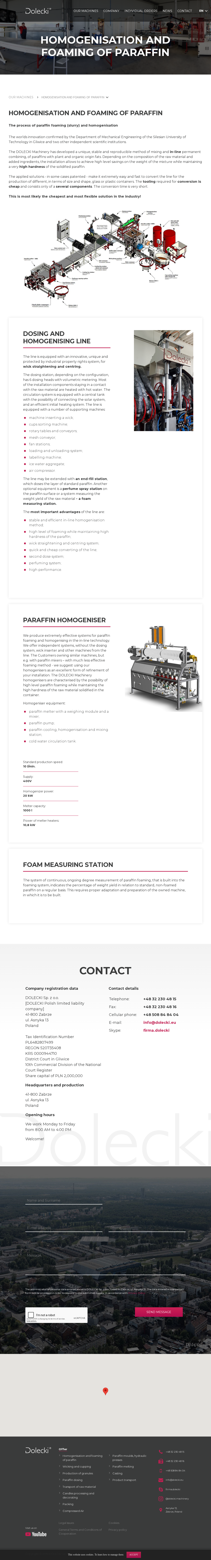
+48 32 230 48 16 (175, 1461)
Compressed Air (73, 1511)
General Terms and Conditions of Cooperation (80, 1531)
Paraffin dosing (72, 1480)
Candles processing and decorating (78, 1495)
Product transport (124, 1480)
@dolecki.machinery (176, 1498)
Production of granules (78, 1473)
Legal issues (66, 1522)
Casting (117, 1473)
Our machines (86, 11)
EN (201, 11)
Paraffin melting (123, 1466)
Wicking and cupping (77, 1466)
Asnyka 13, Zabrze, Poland (174, 1510)
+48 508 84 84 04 (175, 1470)
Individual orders (140, 11)
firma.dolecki (156, 1030)
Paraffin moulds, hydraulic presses (130, 1458)
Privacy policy (118, 1529)
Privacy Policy (136, 1292)
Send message (159, 1312)
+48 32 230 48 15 (175, 1451)
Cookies (114, 1522)
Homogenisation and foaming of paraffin (82, 1458)
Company (111, 11)
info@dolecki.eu (159, 1022)
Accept (133, 1555)
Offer (63, 1449)
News (167, 11)
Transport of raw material (79, 1486)
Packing (68, 1504)
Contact (184, 11)
